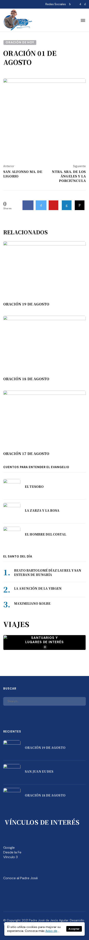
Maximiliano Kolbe (32, 603)
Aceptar (74, 929)
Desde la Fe (12, 852)
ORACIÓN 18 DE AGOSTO (26, 379)
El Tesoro (34, 486)
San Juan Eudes (39, 771)
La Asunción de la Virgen (38, 588)
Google (9, 847)
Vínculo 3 (10, 857)
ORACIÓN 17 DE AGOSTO (26, 453)
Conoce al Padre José (20, 878)
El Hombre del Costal (45, 534)
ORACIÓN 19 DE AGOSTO (26, 304)
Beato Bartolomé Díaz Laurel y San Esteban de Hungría (47, 572)
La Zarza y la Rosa (42, 510)
